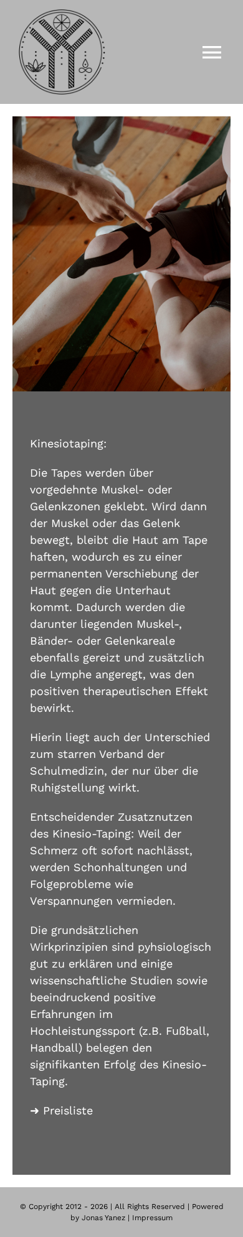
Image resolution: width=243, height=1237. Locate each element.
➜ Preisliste (61, 1110)
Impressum (152, 1217)
